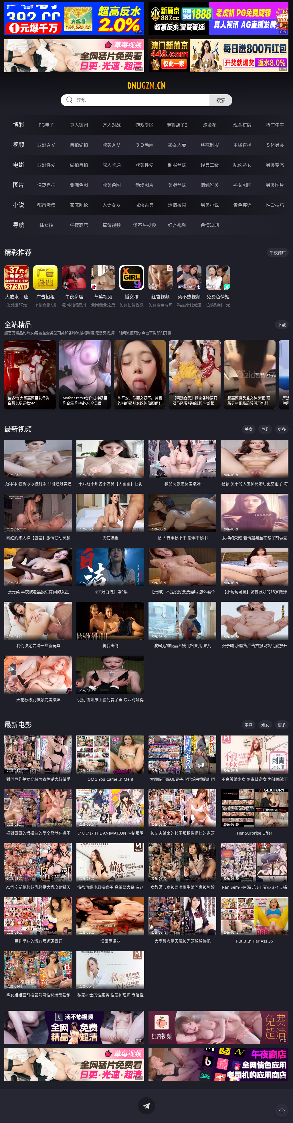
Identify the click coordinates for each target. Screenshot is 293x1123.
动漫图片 (144, 185)
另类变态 (275, 165)
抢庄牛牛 (275, 125)
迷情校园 (177, 205)
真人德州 (79, 125)
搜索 (220, 100)
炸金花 (210, 125)
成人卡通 (111, 165)
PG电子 (46, 125)
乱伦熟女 (242, 165)
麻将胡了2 (177, 125)
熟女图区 (242, 185)
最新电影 (18, 724)
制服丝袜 (177, 165)
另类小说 (210, 205)
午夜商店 (79, 225)
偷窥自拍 (46, 185)
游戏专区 (144, 125)
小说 (18, 205)
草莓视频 (111, 225)
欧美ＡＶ (111, 145)
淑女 (265, 724)
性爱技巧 (275, 205)
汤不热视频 (144, 225)
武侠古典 (144, 205)
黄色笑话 (242, 205)
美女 (249, 429)
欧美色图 (111, 185)
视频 (18, 145)
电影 (18, 165)
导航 (18, 225)
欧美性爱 (144, 165)
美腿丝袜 (177, 185)
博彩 (18, 125)
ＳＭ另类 (275, 145)
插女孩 (46, 225)
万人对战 (111, 125)
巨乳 (265, 429)
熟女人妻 (177, 145)
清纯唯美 (210, 185)
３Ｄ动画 (144, 145)
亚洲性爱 (46, 165)
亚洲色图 (79, 185)
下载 (282, 324)
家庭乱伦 (79, 205)
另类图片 (275, 185)
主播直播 (242, 145)
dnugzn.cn (146, 85)
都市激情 (46, 205)
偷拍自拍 (79, 165)
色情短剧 (210, 225)
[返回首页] (282, 1110)
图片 (18, 185)
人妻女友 (111, 205)
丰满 (249, 724)
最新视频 (18, 429)
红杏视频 (177, 225)
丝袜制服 (210, 145)
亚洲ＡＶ (46, 145)
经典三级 (210, 165)
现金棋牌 (242, 125)
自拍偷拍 (79, 145)
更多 (282, 429)
